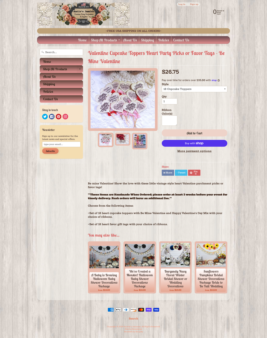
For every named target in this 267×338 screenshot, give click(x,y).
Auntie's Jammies (132, 326)
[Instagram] (65, 116)
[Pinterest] (58, 116)
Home (82, 40)
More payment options (194, 151)
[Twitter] (45, 116)
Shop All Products (106, 41)
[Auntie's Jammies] (83, 14)
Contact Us (181, 40)
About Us (130, 40)
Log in (181, 4)
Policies (163, 40)
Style (165, 84)
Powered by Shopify (133, 332)
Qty (164, 96)
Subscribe (50, 151)
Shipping (147, 40)
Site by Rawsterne (133, 329)
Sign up (194, 4)
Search (133, 318)
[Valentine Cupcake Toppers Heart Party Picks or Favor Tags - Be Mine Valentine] (105, 140)
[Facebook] (52, 116)
